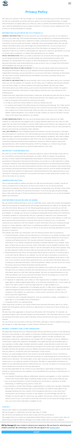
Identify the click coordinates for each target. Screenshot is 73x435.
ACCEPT (36, 432)
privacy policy (54, 428)
